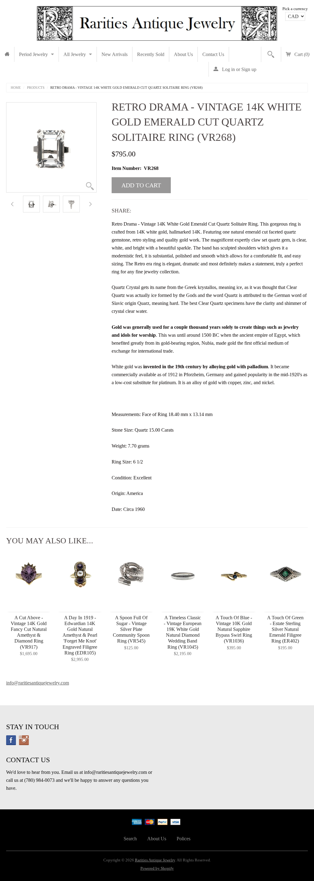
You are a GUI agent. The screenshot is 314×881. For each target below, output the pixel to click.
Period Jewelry (33, 54)
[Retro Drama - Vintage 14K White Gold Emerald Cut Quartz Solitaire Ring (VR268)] (31, 204)
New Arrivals (114, 54)
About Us (183, 54)
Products (35, 87)
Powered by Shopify (157, 868)
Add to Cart (141, 185)
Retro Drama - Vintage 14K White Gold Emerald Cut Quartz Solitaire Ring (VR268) (126, 87)
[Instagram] (24, 740)
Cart (301, 54)
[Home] (7, 54)
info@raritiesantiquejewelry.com (37, 682)
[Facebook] (11, 740)
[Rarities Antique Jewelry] (157, 21)
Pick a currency (295, 9)
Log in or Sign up (238, 69)
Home (16, 87)
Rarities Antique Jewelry (155, 860)
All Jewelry (74, 54)
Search (130, 838)
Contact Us (213, 54)
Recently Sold (150, 54)
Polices (183, 838)
